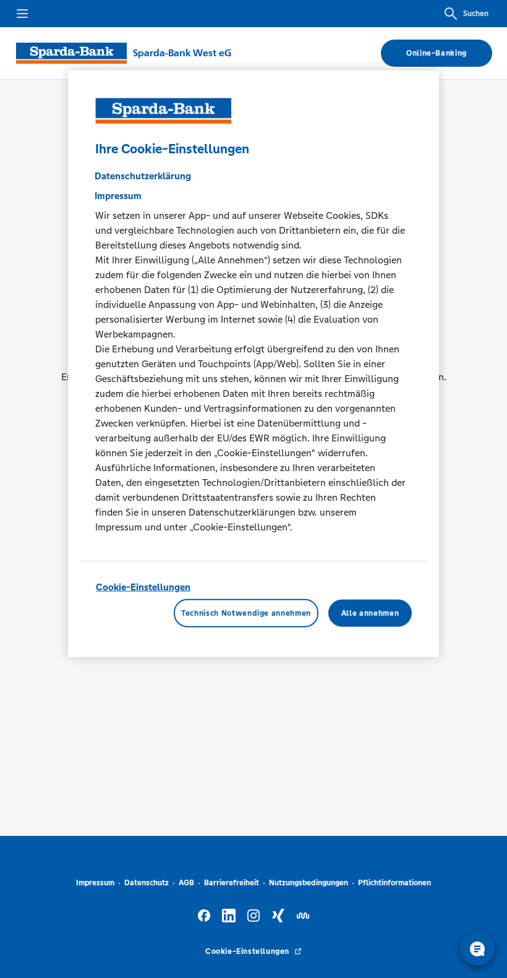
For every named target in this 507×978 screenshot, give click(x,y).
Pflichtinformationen (394, 883)
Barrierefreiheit (231, 883)
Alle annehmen (370, 613)
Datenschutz (146, 883)
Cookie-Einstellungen (143, 587)
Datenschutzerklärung (143, 176)
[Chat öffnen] (477, 948)
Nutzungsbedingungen (308, 883)
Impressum (95, 883)
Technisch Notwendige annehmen (246, 613)
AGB (186, 883)
